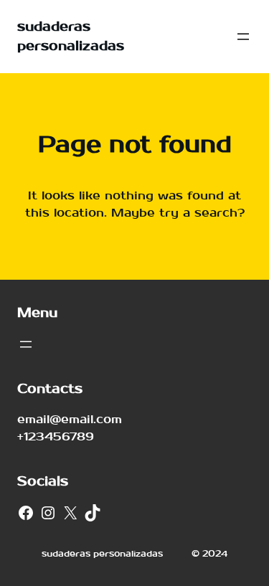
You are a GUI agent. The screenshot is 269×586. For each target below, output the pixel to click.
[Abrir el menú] (243, 36)
